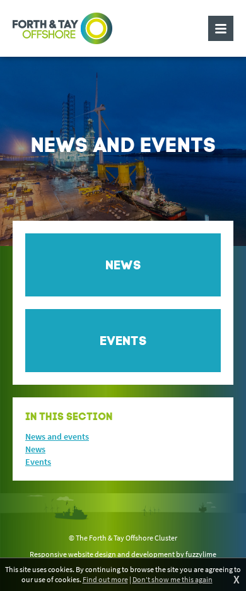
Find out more (105, 579)
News (35, 449)
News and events (57, 436)
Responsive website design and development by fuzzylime (123, 554)
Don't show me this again (172, 579)
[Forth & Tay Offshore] (62, 28)
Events (38, 461)
